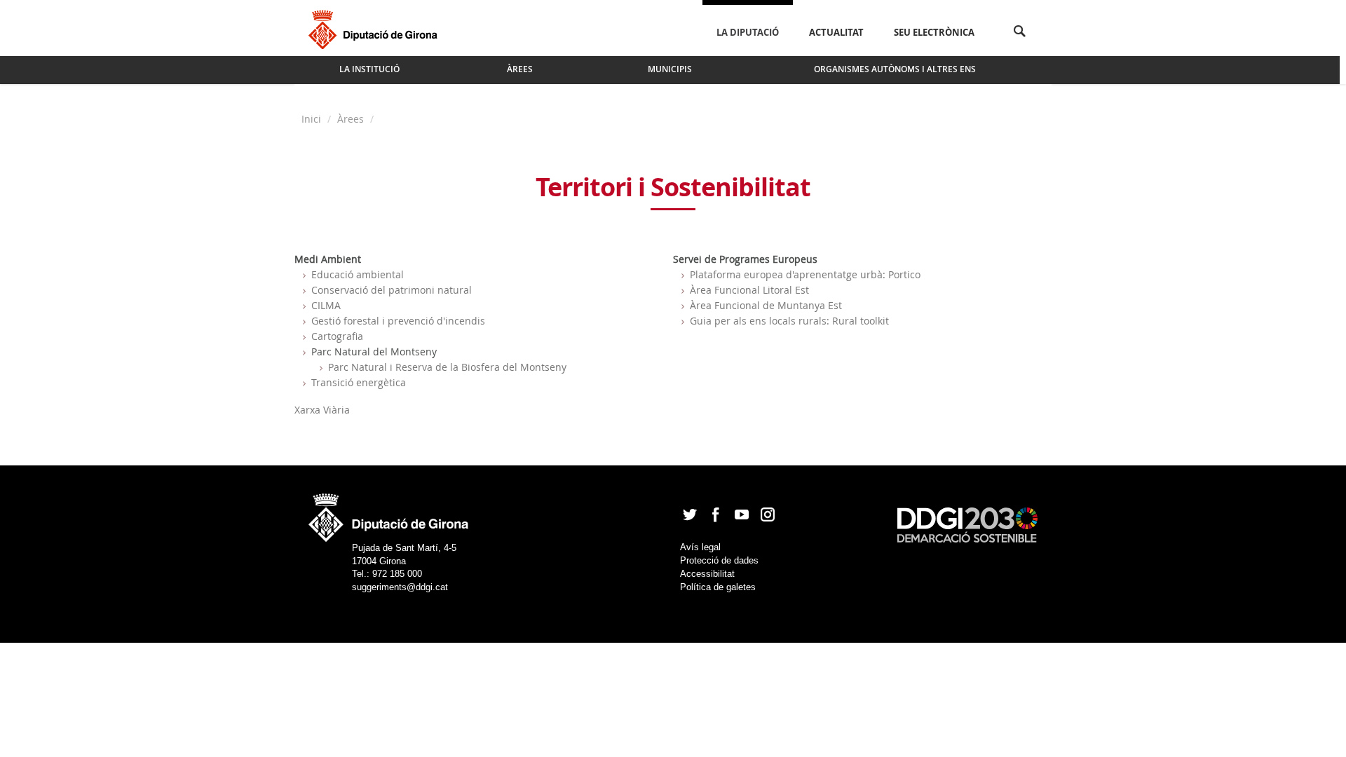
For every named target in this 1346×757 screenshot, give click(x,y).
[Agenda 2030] (967, 524)
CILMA (326, 305)
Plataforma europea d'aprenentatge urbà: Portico (805, 274)
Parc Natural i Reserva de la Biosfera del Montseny (447, 367)
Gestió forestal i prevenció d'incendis (398, 320)
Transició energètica (358, 382)
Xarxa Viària (322, 409)
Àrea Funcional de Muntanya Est (766, 305)
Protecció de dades (719, 560)
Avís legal (700, 547)
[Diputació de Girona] (375, 28)
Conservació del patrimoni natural (391, 289)
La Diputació (747, 32)
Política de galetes (718, 587)
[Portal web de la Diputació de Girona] (389, 513)
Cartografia (337, 336)
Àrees (350, 118)
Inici (312, 118)
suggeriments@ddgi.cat (400, 587)
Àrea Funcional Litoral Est (749, 289)
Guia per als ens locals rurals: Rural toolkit (789, 320)
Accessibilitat (707, 573)
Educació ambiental (357, 274)
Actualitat (836, 32)
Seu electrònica (934, 32)
